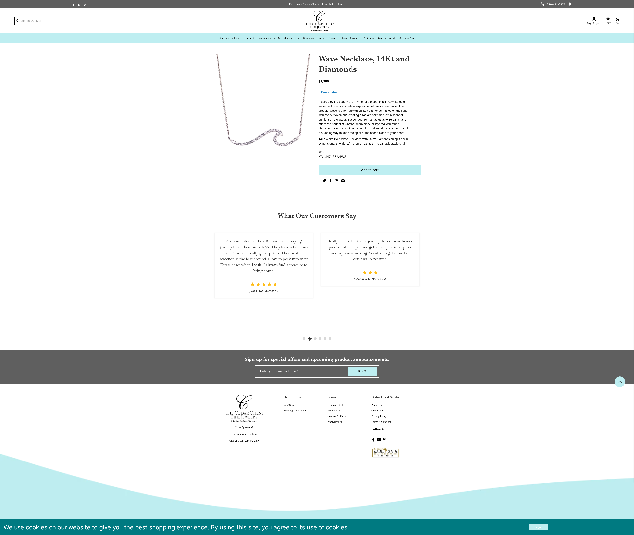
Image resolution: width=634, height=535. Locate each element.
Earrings (333, 38)
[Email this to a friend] (343, 181)
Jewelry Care (334, 410)
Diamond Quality (336, 405)
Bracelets (308, 38)
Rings (320, 38)
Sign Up (362, 371)
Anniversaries (334, 421)
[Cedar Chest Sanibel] (319, 21)
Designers (368, 38)
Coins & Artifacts (336, 416)
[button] (303, 338)
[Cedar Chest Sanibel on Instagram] (79, 4)
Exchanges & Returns (294, 410)
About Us (376, 405)
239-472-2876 (556, 4)
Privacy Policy (379, 416)
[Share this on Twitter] (324, 181)
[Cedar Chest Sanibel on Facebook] (74, 4)
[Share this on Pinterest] (337, 181)
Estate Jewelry (350, 38)
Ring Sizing (289, 405)
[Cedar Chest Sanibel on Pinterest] (85, 4)
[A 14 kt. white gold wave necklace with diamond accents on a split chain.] (264, 105)
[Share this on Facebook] (330, 181)
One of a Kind (407, 38)
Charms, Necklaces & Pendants (237, 38)
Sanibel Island (386, 38)
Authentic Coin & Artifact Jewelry (279, 38)
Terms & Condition (381, 421)
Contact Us (377, 410)
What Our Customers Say (317, 216)
